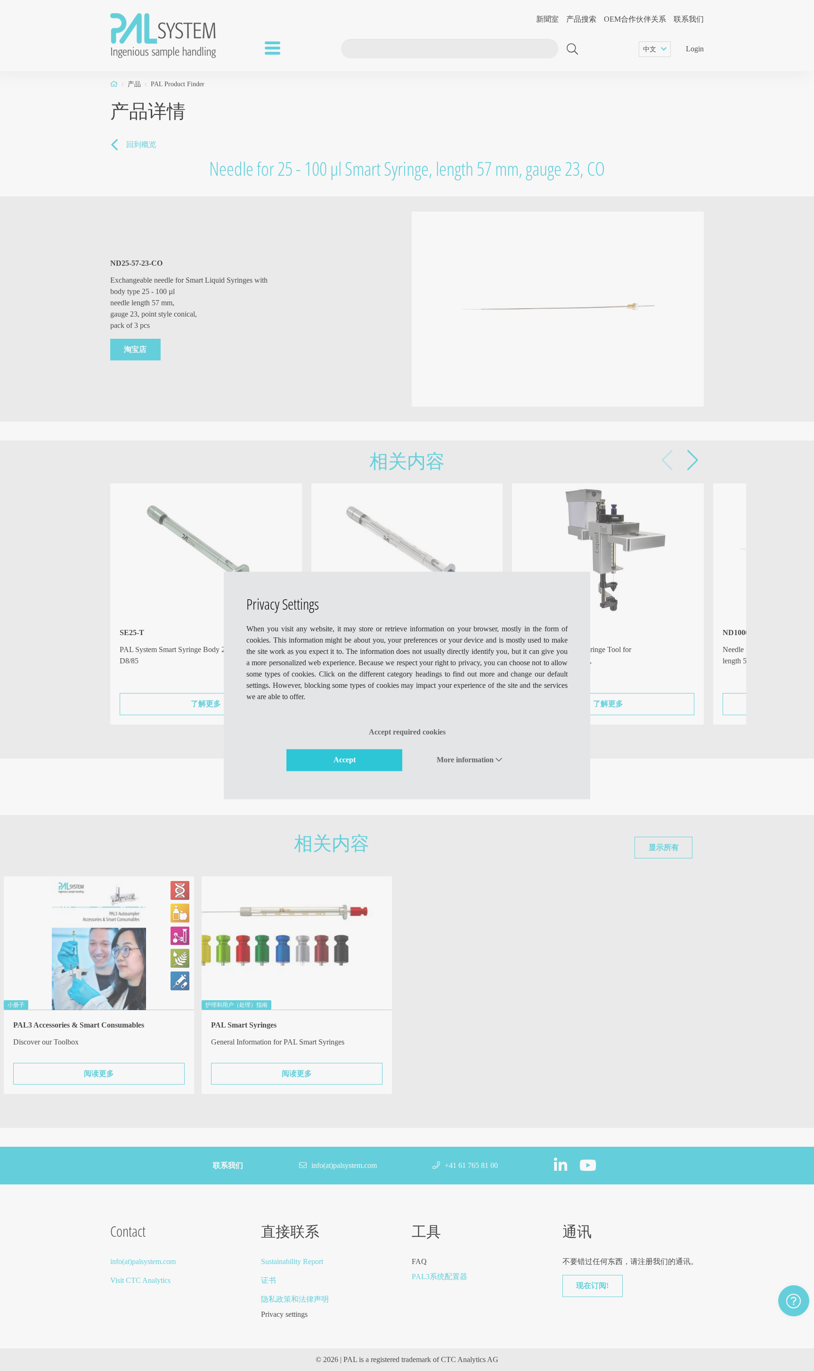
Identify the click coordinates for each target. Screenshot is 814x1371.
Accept (345, 760)
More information (466, 760)
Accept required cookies (407, 732)
